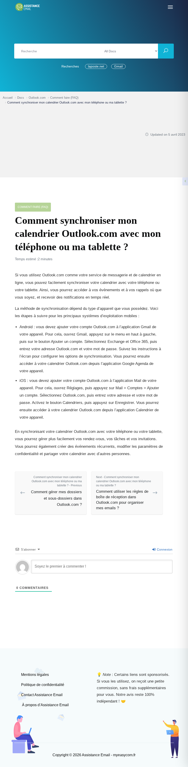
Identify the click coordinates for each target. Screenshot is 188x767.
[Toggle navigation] (170, 7)
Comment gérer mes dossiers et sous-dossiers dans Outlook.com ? (56, 491)
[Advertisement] (70, 139)
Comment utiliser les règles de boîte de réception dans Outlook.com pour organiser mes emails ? (123, 493)
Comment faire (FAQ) (33, 207)
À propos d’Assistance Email (45, 705)
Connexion (164, 549)
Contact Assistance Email (42, 695)
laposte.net (96, 66)
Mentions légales (35, 675)
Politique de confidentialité (42, 685)
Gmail (118, 66)
